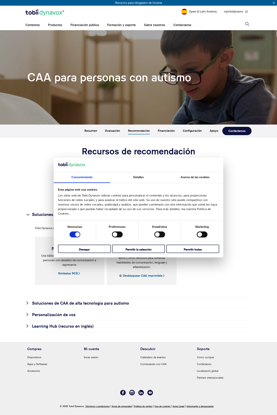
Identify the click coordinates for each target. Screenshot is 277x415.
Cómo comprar (205, 357)
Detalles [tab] (138, 177)
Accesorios (33, 370)
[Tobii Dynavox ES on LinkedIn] (141, 394)
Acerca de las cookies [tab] (195, 177)
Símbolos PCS (68, 273)
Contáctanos (182, 25)
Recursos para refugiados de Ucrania (138, 3)
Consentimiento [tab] (82, 177)
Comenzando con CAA (153, 364)
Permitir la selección (138, 249)
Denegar (84, 249)
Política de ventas (143, 406)
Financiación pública (84, 25)
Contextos (32, 25)
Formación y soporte (121, 25)
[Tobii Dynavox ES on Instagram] (132, 394)
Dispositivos (34, 357)
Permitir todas (193, 249)
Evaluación (112, 130)
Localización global (207, 370)
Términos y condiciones (97, 406)
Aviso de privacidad (122, 406)
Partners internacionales (210, 377)
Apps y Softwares (37, 364)
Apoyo (214, 130)
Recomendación (139, 130)
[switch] (117, 234)
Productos (55, 25)
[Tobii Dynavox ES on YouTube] (150, 394)
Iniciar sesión (91, 357)
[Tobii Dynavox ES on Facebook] (123, 394)
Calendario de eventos (153, 357)
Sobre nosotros (154, 25)
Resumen (90, 130)
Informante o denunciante (200, 406)
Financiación (166, 130)
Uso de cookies (163, 406)
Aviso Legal (178, 406)
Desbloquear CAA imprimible (142, 275)
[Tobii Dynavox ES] (44, 12)
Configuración (192, 130)
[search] (247, 24)
